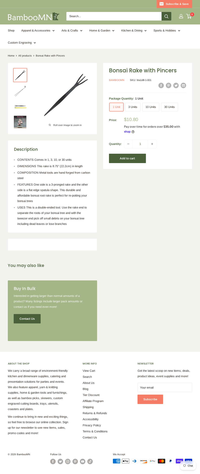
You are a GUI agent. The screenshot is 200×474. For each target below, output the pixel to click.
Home (11, 55)
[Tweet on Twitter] (176, 85)
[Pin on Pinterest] (168, 85)
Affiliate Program (93, 401)
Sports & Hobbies (165, 30)
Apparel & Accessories (35, 30)
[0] (189, 16)
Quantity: (115, 143)
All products (25, 55)
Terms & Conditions (95, 431)
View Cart (89, 370)
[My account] (181, 16)
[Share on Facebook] (161, 85)
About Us (89, 382)
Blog (85, 389)
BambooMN (116, 80)
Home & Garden (99, 30)
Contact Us (90, 437)
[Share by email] (183, 85)
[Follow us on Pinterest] (75, 461)
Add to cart (127, 158)
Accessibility (91, 419)
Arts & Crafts (70, 30)
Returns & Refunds (95, 413)
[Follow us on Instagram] (68, 461)
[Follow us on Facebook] (53, 461)
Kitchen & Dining (131, 30)
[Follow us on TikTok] (90, 461)
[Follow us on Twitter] (60, 461)
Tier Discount (91, 395)
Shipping (88, 407)
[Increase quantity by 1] (152, 144)
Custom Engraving (20, 42)
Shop (11, 30)
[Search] (166, 16)
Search (87, 376)
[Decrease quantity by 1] (128, 144)
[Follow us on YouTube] (82, 461)
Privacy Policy (92, 425)
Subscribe (150, 399)
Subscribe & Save (177, 3)
